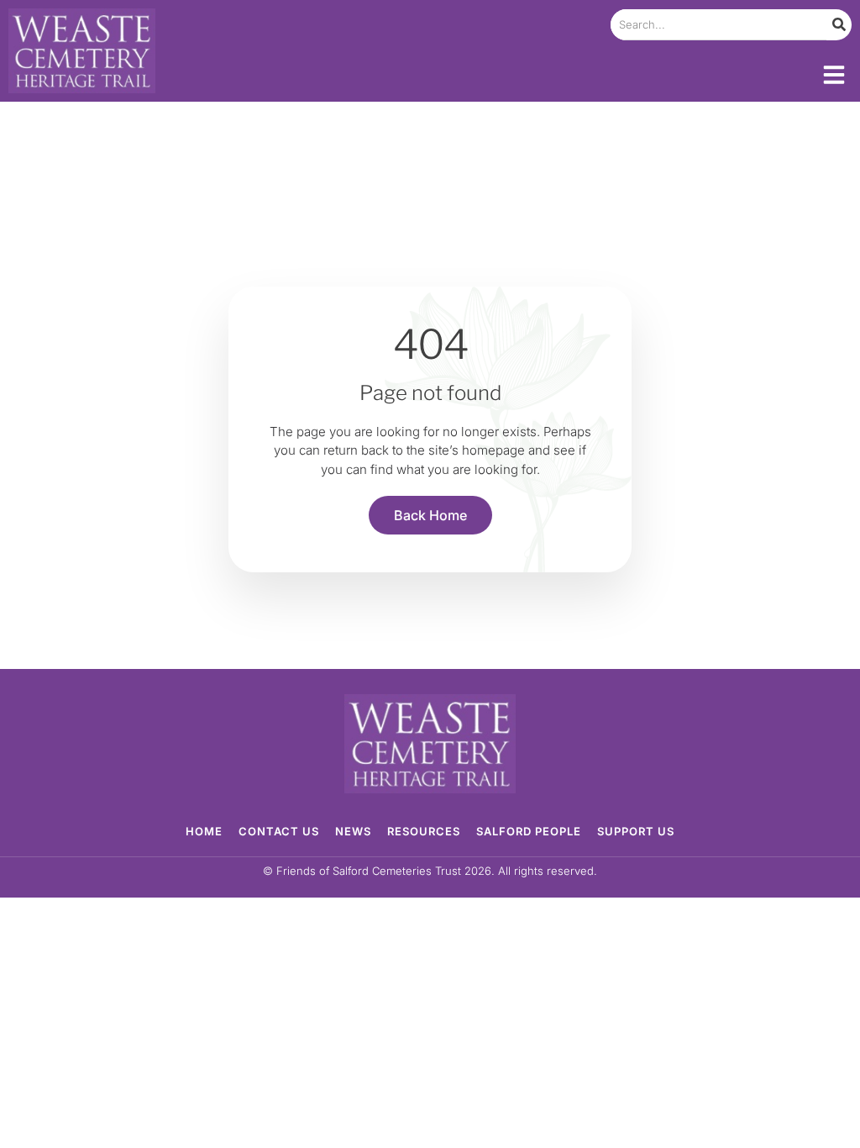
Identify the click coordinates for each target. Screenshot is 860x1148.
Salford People (528, 831)
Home (204, 831)
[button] (834, 74)
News (353, 831)
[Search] (839, 24)
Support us (635, 831)
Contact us (279, 831)
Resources (423, 831)
